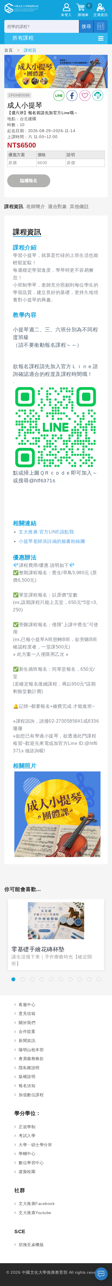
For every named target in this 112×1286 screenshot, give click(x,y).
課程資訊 (13, 206)
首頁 (9, 50)
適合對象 (57, 206)
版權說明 (27, 1076)
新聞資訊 (27, 1040)
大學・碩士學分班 (35, 1144)
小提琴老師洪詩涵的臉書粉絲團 (52, 541)
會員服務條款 (31, 1058)
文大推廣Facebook (37, 1203)
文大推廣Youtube (35, 1212)
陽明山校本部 (31, 1049)
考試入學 (27, 1135)
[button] (13, 979)
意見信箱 (27, 1013)
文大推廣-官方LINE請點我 (46, 531)
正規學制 (27, 1126)
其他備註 (79, 206)
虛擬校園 (27, 1171)
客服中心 (27, 1004)
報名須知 (27, 1085)
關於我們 (27, 1022)
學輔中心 (27, 1153)
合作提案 (27, 1031)
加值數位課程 (31, 1095)
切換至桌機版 (31, 1244)
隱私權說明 (29, 1067)
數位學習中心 (31, 1162)
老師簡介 (35, 206)
